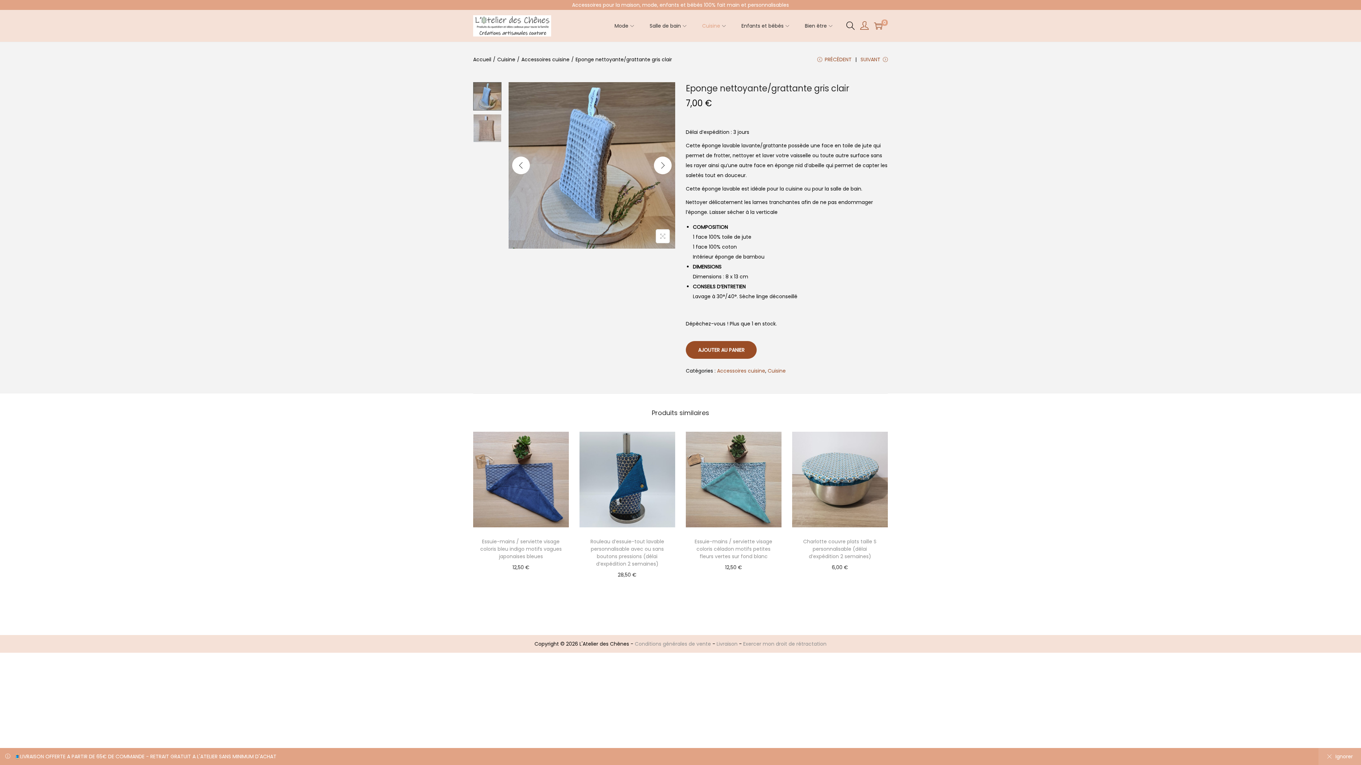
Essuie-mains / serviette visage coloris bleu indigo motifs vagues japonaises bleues (521, 549)
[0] (878, 26)
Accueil (482, 59)
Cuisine (506, 59)
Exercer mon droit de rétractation (785, 643)
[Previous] (521, 165)
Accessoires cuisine (545, 59)
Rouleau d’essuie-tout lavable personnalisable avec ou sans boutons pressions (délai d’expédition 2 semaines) (627, 552)
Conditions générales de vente (673, 643)
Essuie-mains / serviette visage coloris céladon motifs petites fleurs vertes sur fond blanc (733, 549)
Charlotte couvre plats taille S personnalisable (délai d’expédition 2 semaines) (839, 549)
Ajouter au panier (721, 349)
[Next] (663, 165)
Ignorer (1344, 756)
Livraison (727, 643)
